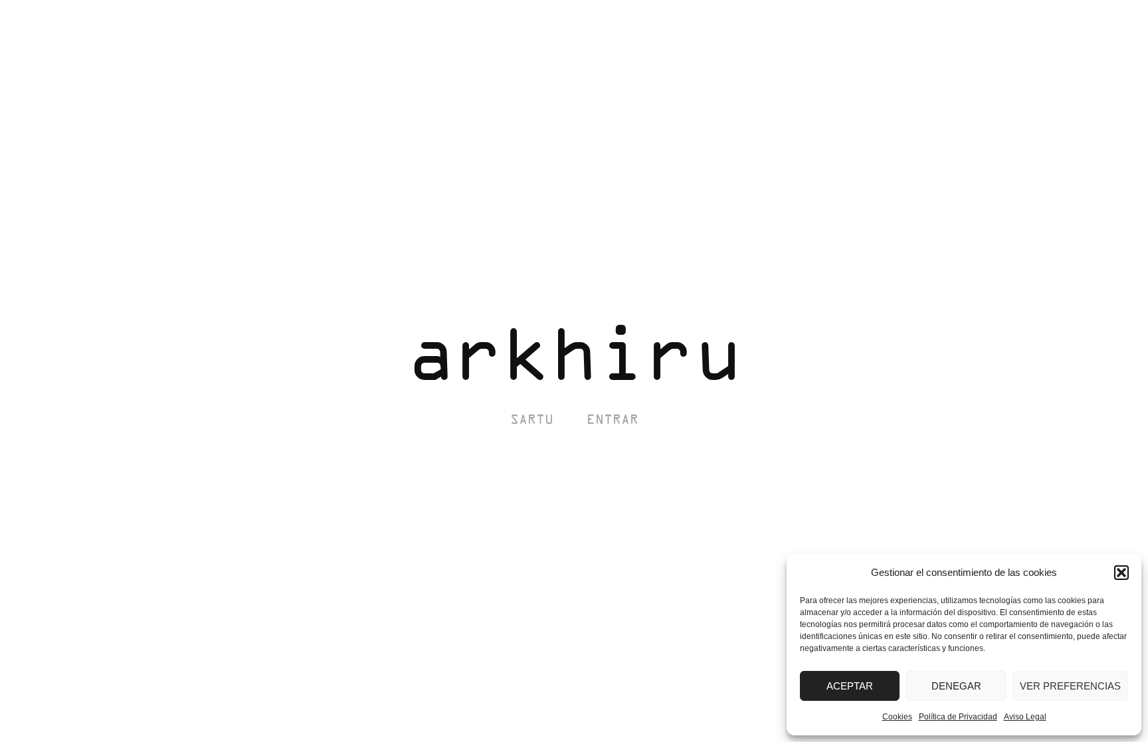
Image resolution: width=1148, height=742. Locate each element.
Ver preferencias (1070, 686)
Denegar (956, 686)
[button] (1121, 572)
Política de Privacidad (958, 716)
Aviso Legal (1025, 716)
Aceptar (849, 686)
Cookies (897, 716)
